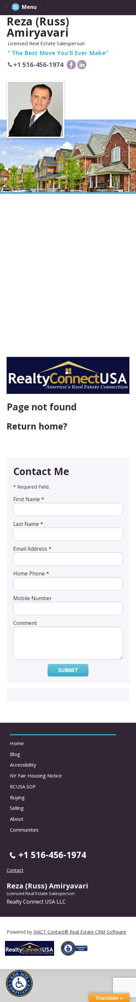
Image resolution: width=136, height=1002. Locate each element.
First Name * (28, 499)
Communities (24, 829)
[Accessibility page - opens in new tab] (76, 957)
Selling (17, 808)
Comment (25, 623)
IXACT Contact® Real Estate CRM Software (79, 932)
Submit (68, 670)
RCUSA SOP (23, 786)
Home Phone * (31, 573)
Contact (15, 870)
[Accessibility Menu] (19, 983)
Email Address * (32, 548)
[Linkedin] (81, 64)
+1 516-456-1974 (38, 64)
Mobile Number (32, 598)
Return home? (37, 426)
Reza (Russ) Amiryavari (38, 27)
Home (17, 743)
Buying (17, 797)
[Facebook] (71, 64)
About (16, 818)
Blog (15, 754)
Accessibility (23, 764)
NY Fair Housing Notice (36, 775)
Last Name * (28, 524)
